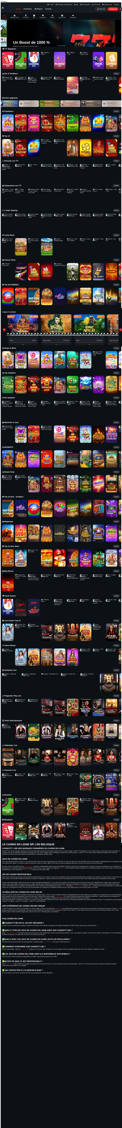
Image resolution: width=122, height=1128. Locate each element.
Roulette (63, 885)
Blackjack (62, 868)
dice (91, 885)
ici (97, 925)
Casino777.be (24, 949)
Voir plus (116, 73)
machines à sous (28, 866)
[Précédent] (5, 33)
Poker (74, 885)
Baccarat (79, 885)
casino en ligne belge (12, 933)
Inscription (101, 9)
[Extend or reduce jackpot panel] (23, 345)
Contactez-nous (108, 4)
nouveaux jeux (27, 869)
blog (118, 908)
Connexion (113, 9)
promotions (58, 908)
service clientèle (59, 896)
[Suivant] (117, 33)
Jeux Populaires (47, 942)
